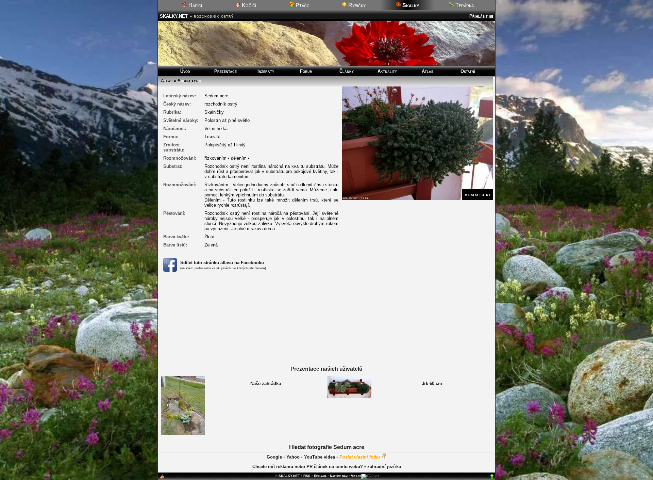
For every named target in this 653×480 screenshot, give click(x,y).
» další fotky (477, 194)
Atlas (427, 71)
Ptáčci (302, 5)
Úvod (185, 71)
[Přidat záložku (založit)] (162, 478)
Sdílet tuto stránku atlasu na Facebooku (222, 262)
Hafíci (194, 5)
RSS (307, 476)
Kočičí (248, 5)
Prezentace (225, 71)
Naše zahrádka (265, 383)
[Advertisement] (326, 327)
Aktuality (387, 71)
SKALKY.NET (174, 16)
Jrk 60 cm (432, 383)
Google (274, 457)
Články (346, 71)
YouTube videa (319, 457)
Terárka (464, 5)
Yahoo (293, 457)
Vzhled (356, 476)
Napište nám (339, 476)
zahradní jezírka (384, 466)
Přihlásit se (481, 16)
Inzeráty (265, 71)
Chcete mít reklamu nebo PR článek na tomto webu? (307, 466)
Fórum (306, 71)
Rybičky (356, 5)
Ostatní (468, 71)
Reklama (320, 476)
